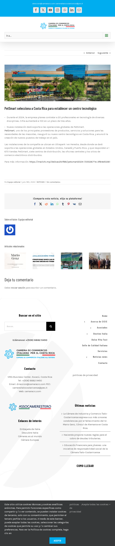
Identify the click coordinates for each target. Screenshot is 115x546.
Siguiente (103, 52)
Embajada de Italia (30, 429)
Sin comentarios (53, 182)
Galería (19, 260)
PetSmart (9, 130)
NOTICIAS (41, 182)
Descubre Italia (30, 432)
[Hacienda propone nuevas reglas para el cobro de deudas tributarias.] (43, 261)
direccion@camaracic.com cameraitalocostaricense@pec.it (57, 4)
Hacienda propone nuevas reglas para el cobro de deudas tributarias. (39, 260)
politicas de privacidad (85, 375)
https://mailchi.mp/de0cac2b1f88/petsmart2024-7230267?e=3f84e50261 (69, 161)
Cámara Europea (30, 439)
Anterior (90, 52)
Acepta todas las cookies (95, 504)
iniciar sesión (18, 287)
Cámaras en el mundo (30, 436)
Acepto (57, 540)
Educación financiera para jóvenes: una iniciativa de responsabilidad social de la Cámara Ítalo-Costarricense (68, 260)
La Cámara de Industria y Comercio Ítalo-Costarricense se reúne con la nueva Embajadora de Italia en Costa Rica (96, 260)
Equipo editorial (13, 182)
